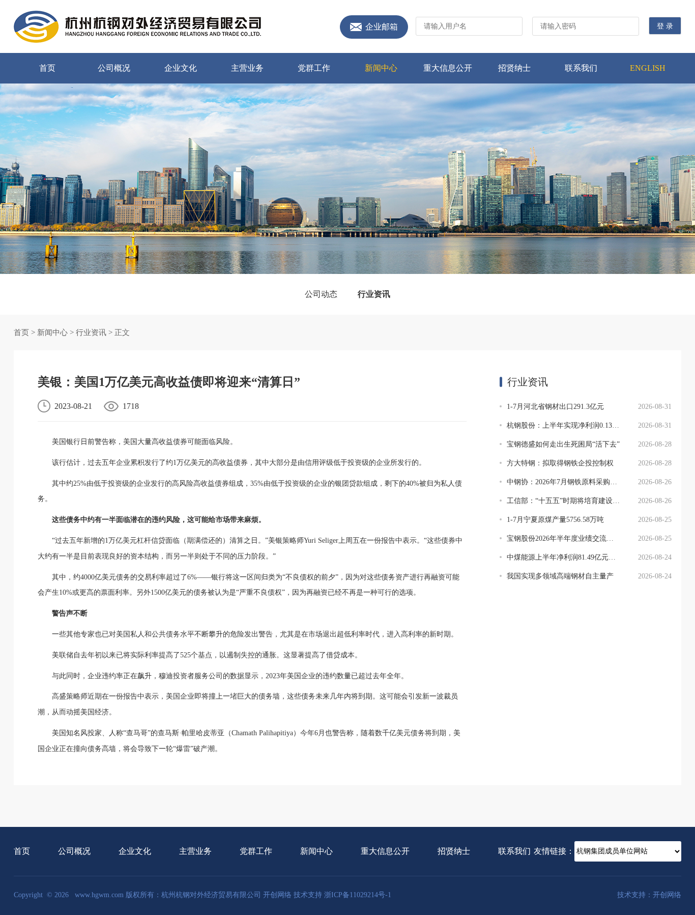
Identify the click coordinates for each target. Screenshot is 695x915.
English (647, 68)
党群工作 (314, 68)
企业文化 (180, 68)
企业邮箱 (381, 27)
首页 (47, 68)
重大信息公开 (447, 68)
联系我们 (581, 68)
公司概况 (114, 68)
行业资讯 (374, 294)
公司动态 (321, 294)
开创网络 (277, 895)
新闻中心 (381, 68)
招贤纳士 (514, 68)
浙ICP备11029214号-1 (357, 895)
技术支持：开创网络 (649, 895)
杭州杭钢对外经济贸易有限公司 (137, 27)
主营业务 (247, 68)
